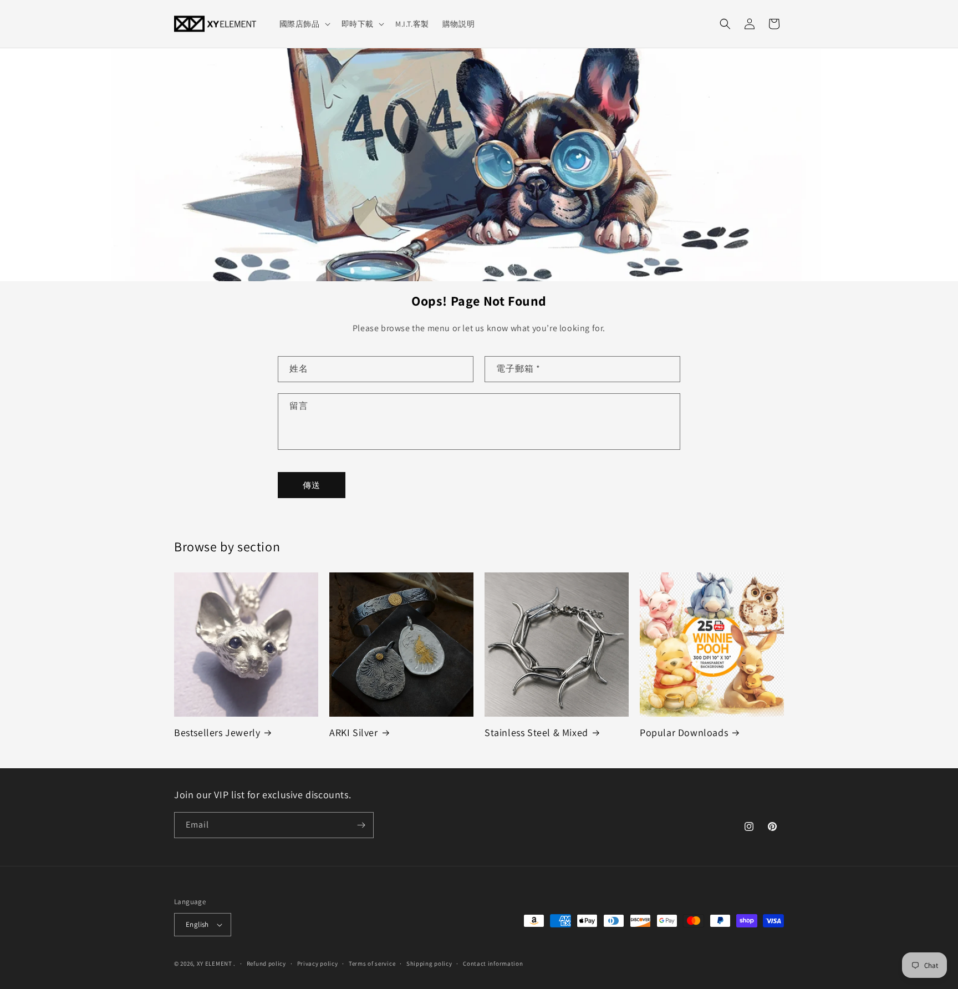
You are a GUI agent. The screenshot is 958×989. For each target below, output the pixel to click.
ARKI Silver (353, 732)
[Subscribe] (361, 825)
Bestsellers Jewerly (217, 732)
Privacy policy (317, 963)
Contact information (493, 963)
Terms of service (372, 963)
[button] (304, 23)
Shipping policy (429, 963)
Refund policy (266, 963)
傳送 (311, 485)
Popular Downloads (684, 732)
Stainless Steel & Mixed (536, 732)
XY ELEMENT (214, 963)
